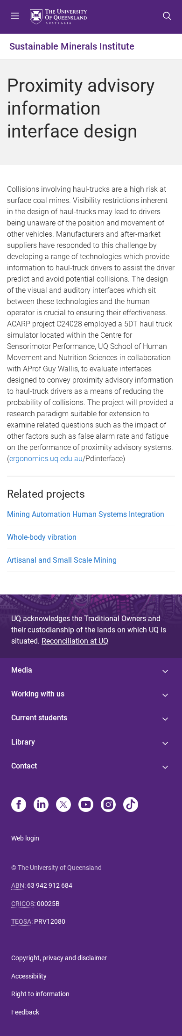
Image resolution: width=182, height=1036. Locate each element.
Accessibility (29, 976)
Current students (39, 717)
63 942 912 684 (49, 885)
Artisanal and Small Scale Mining (62, 560)
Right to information (40, 994)
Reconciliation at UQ (75, 641)
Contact (24, 765)
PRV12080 (49, 921)
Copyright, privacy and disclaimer (59, 958)
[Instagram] (108, 805)
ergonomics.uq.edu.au (46, 458)
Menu (15, 17)
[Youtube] (85, 805)
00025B (48, 903)
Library (23, 742)
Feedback (25, 1012)
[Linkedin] (41, 805)
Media (21, 670)
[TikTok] (130, 805)
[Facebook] (18, 805)
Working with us (37, 693)
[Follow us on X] (63, 805)
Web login (25, 838)
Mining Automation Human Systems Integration (85, 514)
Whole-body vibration (42, 537)
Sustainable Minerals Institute (71, 46)
